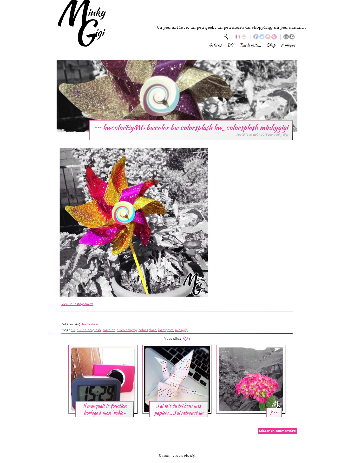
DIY (230, 45)
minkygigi (181, 330)
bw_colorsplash (89, 330)
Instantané (90, 324)
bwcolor (109, 330)
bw (73, 330)
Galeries (215, 45)
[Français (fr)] (238, 37)
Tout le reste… (250, 45)
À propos (288, 45)
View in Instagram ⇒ (77, 304)
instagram (165, 330)
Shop (271, 45)
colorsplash (147, 330)
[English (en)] (244, 37)
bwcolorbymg (127, 330)
